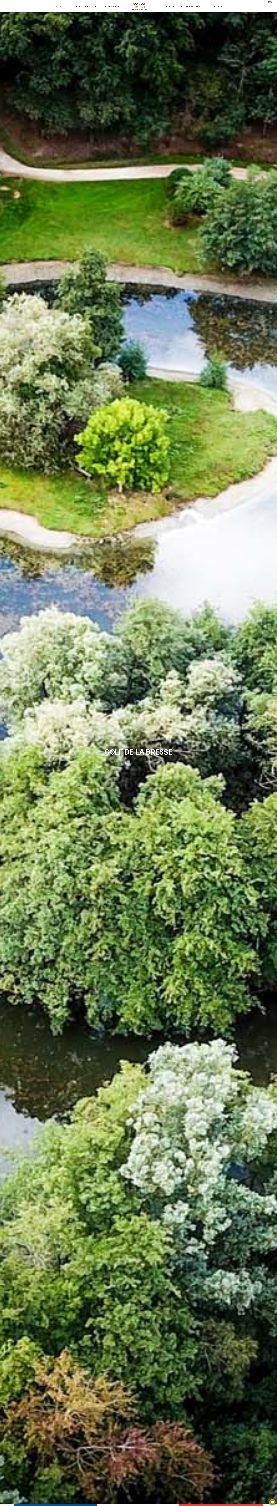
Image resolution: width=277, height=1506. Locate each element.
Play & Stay (60, 6)
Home (138, 6)
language (271, 2)
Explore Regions (86, 6)
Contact (216, 6)
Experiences (113, 6)
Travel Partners (190, 6)
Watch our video (165, 6)
